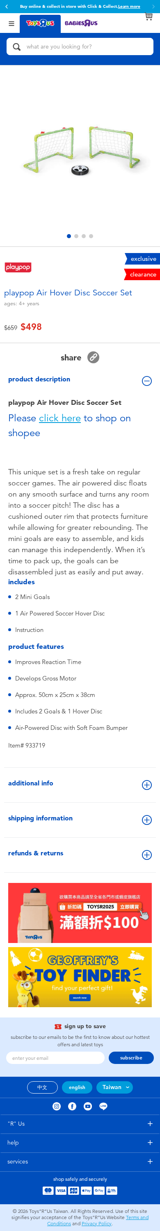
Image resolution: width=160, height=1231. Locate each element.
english (77, 1087)
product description (39, 379)
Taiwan (112, 1087)
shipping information (40, 818)
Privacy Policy (97, 1223)
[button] (6, 6)
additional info (30, 783)
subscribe (131, 1058)
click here (60, 418)
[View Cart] (148, 16)
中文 (42, 1087)
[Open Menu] (11, 23)
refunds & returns (35, 853)
